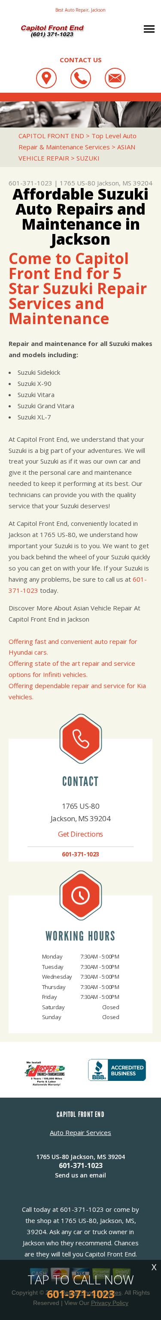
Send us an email (80, 1175)
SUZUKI (88, 158)
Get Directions (80, 834)
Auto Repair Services (80, 1132)
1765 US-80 (77, 183)
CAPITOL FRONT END (51, 135)
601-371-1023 (30, 183)
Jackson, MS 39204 (124, 183)
